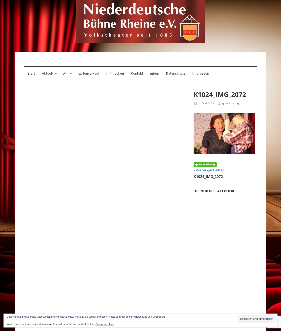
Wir (65, 73)
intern (154, 73)
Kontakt (137, 73)
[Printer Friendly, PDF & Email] (205, 164)
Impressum (201, 73)
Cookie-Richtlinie (104, 324)
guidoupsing (230, 103)
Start (31, 73)
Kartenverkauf (88, 73)
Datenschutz (175, 73)
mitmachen (115, 73)
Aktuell (47, 73)
